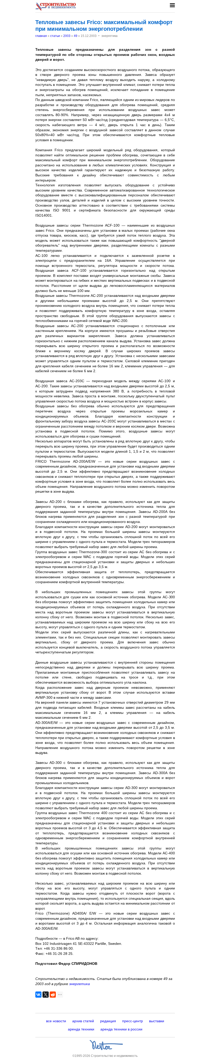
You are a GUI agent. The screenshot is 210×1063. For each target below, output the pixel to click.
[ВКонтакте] (38, 994)
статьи (55, 36)
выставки (156, 1021)
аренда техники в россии (121, 1029)
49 (75, 36)
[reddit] (53, 994)
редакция (108, 1021)
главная (41, 36)
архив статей (83, 1021)
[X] (46, 994)
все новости (56, 1021)
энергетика (79, 984)
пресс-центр (132, 1021)
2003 (66, 36)
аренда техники (81, 1029)
